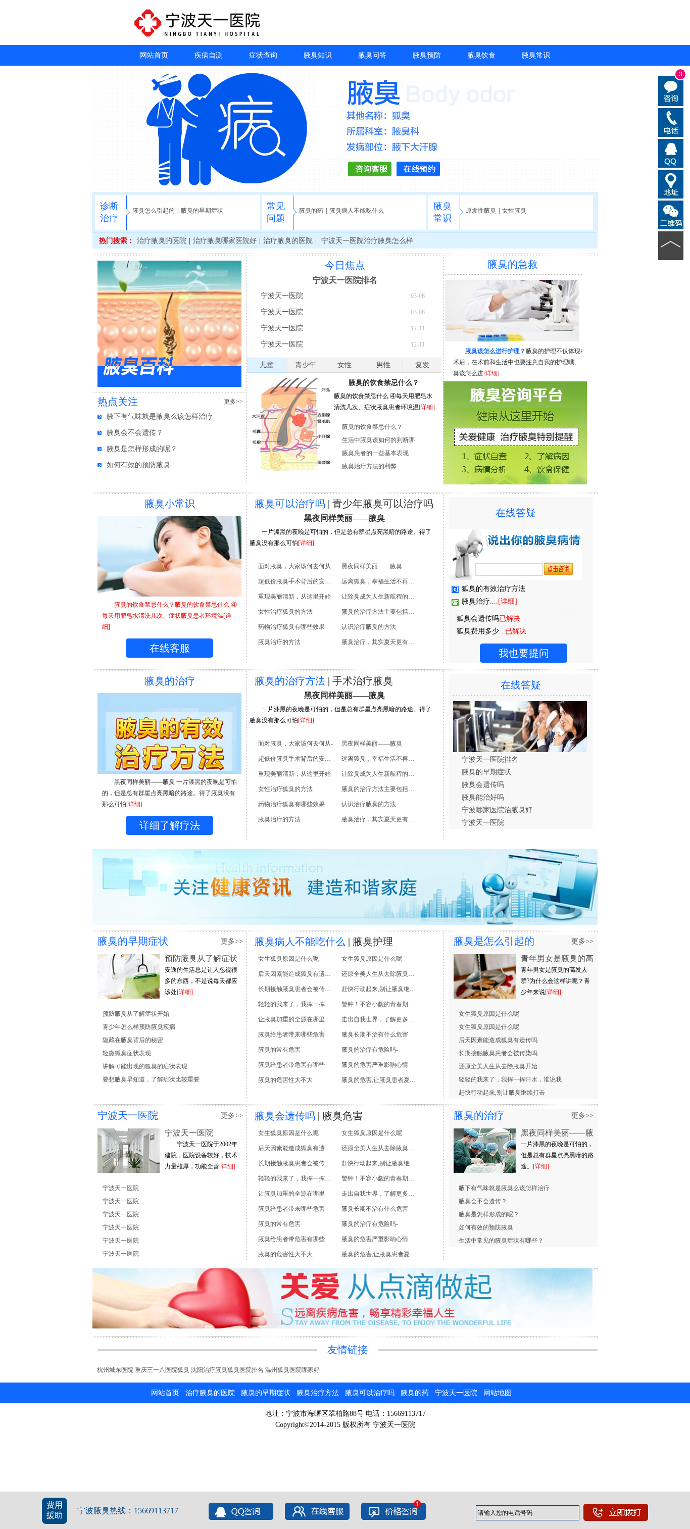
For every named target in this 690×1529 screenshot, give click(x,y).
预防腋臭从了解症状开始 (136, 1013)
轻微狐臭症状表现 (127, 1053)
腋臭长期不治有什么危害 (374, 1034)
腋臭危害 (342, 1115)
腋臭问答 (372, 55)
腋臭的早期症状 (202, 210)
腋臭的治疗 (479, 1115)
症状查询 (263, 55)
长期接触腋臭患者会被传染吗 (297, 989)
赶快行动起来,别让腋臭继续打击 (384, 989)
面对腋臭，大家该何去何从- (295, 566)
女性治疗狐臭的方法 (285, 611)
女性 (344, 365)
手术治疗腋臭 (362, 680)
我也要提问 (524, 653)
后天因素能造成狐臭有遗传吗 (297, 973)
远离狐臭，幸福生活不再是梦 (380, 581)
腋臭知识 (318, 55)
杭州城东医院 (115, 1369)
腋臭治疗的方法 (279, 642)
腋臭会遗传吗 (483, 784)
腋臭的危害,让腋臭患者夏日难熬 (384, 1079)
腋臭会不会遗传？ (135, 432)
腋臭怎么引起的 (153, 210)
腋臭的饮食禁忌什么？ (384, 382)
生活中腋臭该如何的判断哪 (378, 439)
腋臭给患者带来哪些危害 (291, 1034)
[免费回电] (671, 122)
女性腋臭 (514, 210)
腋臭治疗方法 (318, 1393)
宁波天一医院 (282, 296)
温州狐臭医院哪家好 (292, 1369)
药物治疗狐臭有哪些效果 (291, 626)
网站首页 (154, 55)
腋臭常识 (536, 55)
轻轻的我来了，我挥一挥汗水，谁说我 (309, 1004)
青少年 (305, 365)
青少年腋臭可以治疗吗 (382, 503)
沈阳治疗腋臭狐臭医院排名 (227, 1369)
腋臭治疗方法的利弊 (369, 466)
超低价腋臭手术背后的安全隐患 (300, 581)
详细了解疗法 (169, 825)
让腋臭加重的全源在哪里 (291, 1019)
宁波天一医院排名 (345, 280)
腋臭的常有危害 (279, 1049)
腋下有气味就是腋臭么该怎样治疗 (160, 416)
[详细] (427, 407)
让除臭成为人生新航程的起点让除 (386, 596)
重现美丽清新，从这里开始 (294, 596)
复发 (422, 365)
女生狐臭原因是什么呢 (288, 958)
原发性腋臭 (481, 210)
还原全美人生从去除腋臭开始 (380, 973)
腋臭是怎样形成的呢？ (142, 449)
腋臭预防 (427, 55)
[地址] (671, 183)
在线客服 (170, 648)
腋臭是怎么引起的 (494, 941)
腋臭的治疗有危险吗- (369, 1049)
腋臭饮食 (481, 55)
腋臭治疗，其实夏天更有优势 (380, 642)
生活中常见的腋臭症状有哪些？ (501, 1240)
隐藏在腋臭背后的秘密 (133, 1040)
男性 (383, 365)
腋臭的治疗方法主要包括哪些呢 (383, 611)
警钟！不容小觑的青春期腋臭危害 (386, 1004)
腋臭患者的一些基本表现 (375, 453)
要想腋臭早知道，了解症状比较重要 (151, 1079)
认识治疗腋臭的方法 (368, 626)
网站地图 (497, 1393)
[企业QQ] (671, 152)
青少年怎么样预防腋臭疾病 (139, 1026)
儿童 (267, 365)
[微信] (671, 214)
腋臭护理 (373, 941)
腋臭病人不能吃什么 (356, 210)
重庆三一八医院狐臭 (162, 1369)
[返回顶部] (671, 245)
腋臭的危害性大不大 (285, 1079)
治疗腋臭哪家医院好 (225, 240)
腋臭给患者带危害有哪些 (291, 1064)
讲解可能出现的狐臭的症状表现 (145, 1066)
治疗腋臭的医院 (161, 240)
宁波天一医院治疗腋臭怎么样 (366, 240)
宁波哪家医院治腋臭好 (497, 810)
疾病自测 (208, 55)
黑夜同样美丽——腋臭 (344, 518)
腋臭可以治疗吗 (290, 503)
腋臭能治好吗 (483, 797)
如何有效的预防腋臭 (138, 465)
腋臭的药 (311, 210)
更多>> (233, 401)
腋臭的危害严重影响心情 (374, 1064)
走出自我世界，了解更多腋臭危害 (386, 1019)
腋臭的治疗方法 (290, 680)
